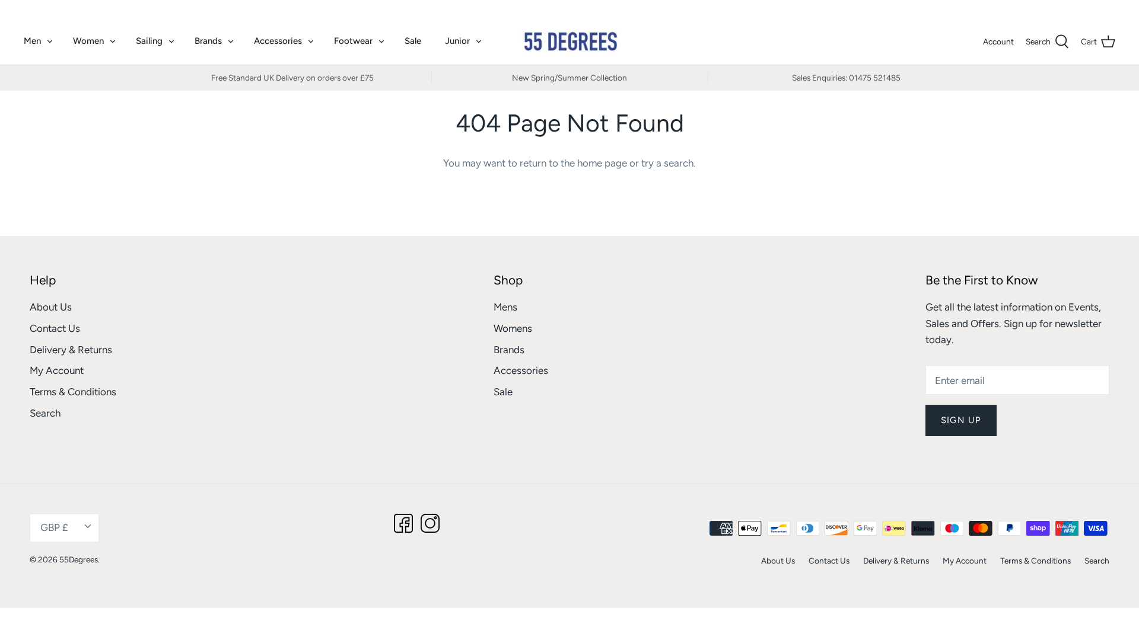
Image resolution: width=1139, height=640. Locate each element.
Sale (413, 41)
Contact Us (55, 328)
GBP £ (1091, 9)
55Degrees (78, 559)
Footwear (353, 41)
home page (602, 163)
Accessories (278, 41)
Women (88, 41)
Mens (505, 307)
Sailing (149, 41)
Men (32, 41)
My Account (57, 370)
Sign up (961, 420)
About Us (51, 307)
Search (45, 413)
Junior (457, 41)
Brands (208, 41)
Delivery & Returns (71, 350)
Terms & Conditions (73, 392)
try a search (667, 163)
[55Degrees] (570, 41)
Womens (513, 328)
